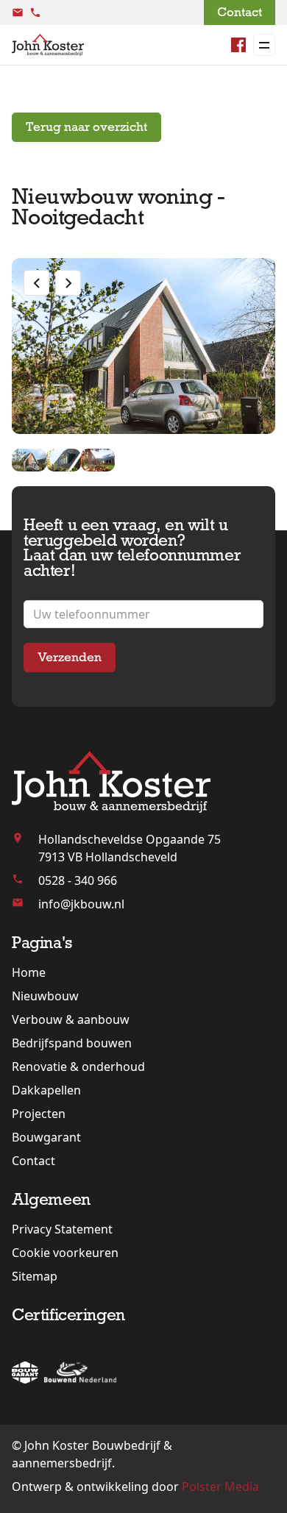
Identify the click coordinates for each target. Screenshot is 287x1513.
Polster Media (220, 1486)
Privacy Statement (62, 1229)
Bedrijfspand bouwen (72, 1043)
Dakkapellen (46, 1090)
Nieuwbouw (45, 996)
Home (29, 972)
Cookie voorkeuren (65, 1253)
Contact (239, 12)
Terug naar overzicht (86, 127)
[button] (36, 283)
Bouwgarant (46, 1137)
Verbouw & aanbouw (71, 1019)
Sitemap (34, 1276)
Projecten (38, 1114)
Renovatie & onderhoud (78, 1066)
